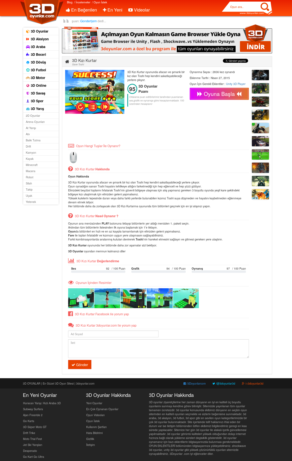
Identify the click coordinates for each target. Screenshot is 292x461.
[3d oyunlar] (41, 12)
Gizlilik (90, 439)
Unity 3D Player (236, 84)
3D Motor (37, 77)
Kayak (30, 159)
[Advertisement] (137, 128)
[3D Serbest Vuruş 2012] (260, 154)
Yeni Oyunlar (94, 403)
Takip (29, 189)
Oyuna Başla (219, 93)
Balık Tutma (33, 140)
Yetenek (31, 202)
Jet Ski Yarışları (32, 445)
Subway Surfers (33, 409)
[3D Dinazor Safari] (260, 181)
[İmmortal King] (260, 168)
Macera (30, 171)
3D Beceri (38, 54)
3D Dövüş (38, 62)
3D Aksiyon (39, 39)
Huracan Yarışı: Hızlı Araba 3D (42, 403)
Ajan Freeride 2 (33, 415)
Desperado (30, 451)
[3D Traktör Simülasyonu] (260, 88)
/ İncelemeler (82, 2)
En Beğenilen (83, 10)
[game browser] (167, 39)
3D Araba (37, 46)
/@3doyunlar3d (225, 383)
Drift (28, 146)
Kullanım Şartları (96, 427)
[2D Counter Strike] (260, 115)
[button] (67, 61)
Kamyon (31, 152)
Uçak (29, 196)
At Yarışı (31, 128)
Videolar (141, 10)
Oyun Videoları (95, 415)
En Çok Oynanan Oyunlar (102, 409)
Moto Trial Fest (32, 439)
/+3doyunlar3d (254, 383)
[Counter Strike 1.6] (260, 75)
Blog (70, 2)
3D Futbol (38, 70)
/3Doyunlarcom (196, 383)
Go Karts (28, 421)
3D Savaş (37, 93)
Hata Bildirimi (94, 433)
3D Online (38, 85)
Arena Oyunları (35, 122)
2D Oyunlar (33, 116)
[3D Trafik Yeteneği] (260, 141)
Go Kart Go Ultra (33, 457)
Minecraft (32, 165)
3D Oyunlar (39, 31)
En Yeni (114, 10)
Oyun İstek (93, 421)
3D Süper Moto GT (35, 427)
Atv (28, 134)
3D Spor (37, 100)
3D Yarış (37, 108)
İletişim (90, 445)
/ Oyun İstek (99, 2)
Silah (29, 183)
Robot (29, 177)
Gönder (81, 364)
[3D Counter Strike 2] (260, 128)
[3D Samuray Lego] (260, 194)
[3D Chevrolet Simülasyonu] (260, 101)
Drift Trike (29, 433)
